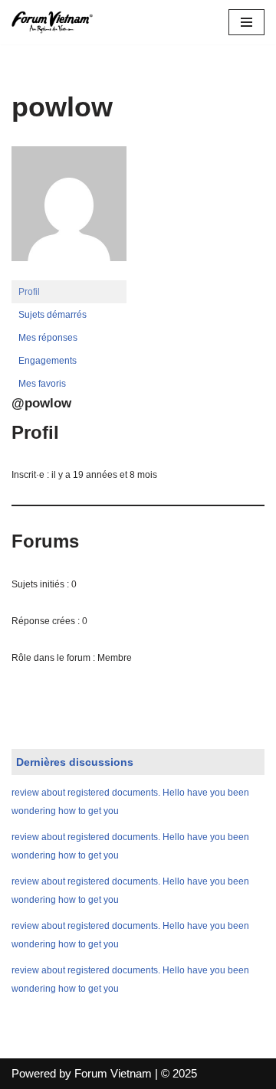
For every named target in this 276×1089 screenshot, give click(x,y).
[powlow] (69, 273)
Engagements (47, 360)
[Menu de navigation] (246, 22)
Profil (29, 291)
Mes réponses (47, 337)
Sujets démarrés (52, 314)
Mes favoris (42, 383)
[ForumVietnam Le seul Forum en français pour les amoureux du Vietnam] (58, 22)
